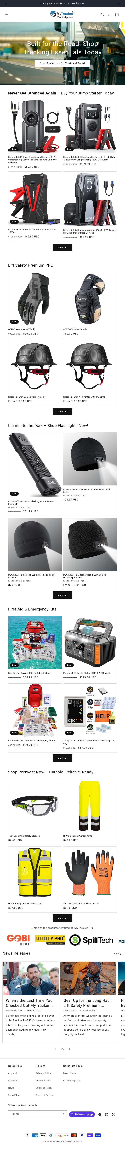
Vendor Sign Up (71, 1080)
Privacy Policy (43, 1073)
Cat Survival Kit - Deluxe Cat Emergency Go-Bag (32, 740)
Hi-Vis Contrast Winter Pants (77, 836)
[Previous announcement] (6, 3)
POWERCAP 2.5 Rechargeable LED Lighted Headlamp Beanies (84, 576)
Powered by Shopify (73, 1141)
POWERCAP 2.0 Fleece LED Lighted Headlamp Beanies (31, 576)
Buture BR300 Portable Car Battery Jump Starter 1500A (32, 230)
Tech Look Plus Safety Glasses (24, 836)
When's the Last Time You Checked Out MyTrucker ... (30, 1003)
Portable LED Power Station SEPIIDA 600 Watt (86, 673)
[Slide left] (55, 1049)
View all (63, 247)
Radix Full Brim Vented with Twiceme (27, 397)
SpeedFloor (14, 1095)
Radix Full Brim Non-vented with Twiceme (84, 397)
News (11, 1088)
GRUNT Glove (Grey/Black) (21, 329)
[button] (6, 14)
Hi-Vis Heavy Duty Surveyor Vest (24, 903)
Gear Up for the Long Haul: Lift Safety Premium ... (87, 1003)
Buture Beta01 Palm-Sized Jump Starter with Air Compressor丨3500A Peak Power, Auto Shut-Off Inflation (32, 160)
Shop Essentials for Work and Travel (62, 63)
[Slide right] (69, 1049)
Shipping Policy (44, 1088)
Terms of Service (45, 1095)
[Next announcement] (118, 3)
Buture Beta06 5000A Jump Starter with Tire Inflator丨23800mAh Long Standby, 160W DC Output (89, 158)
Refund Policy (43, 1080)
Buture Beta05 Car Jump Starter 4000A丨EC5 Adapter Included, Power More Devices (90, 231)
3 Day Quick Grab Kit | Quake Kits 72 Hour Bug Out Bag (88, 742)
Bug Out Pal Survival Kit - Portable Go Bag (29, 673)
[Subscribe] (63, 1114)
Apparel (12, 1073)
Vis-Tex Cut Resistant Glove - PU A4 (81, 903)
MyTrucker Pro (57, 1141)
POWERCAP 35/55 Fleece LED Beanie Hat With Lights (87, 490)
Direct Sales (69, 1073)
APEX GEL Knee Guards (75, 329)
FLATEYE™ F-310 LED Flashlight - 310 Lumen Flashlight (31, 502)
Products (13, 1080)
